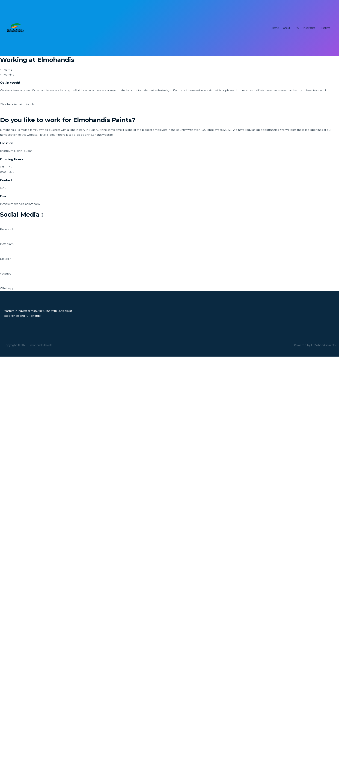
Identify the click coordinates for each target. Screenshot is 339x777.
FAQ (297, 27)
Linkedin (5, 258)
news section (8, 134)
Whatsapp (7, 288)
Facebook (7, 229)
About (286, 27)
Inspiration (310, 27)
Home (275, 27)
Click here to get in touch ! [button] (17, 104)
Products (325, 27)
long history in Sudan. (84, 129)
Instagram (7, 244)
